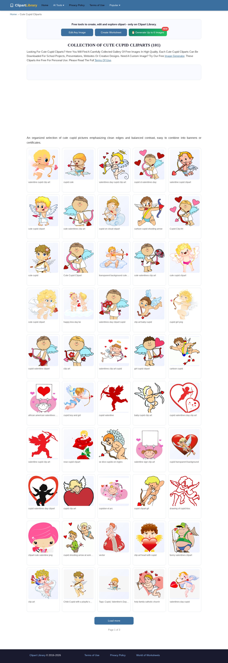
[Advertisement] (114, 108)
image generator (174, 55)
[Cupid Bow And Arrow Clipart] (114, 351)
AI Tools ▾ (58, 5)
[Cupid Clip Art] (185, 211)
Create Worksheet (111, 32)
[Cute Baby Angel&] (114, 537)
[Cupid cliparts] (185, 492)
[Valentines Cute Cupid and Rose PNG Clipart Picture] (79, 446)
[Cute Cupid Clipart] (43, 165)
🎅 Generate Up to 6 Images (149, 31)
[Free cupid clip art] (114, 397)
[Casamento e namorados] (43, 546)
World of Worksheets (148, 655)
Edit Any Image (77, 32)
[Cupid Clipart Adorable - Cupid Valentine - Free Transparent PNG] (185, 584)
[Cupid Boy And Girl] (79, 397)
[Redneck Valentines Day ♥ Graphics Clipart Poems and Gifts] (185, 539)
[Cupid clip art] (43, 444)
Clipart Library (37, 655)
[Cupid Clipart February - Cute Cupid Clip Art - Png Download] (149, 584)
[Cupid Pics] (149, 211)
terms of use (103, 60)
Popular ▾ (115, 5)
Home (45, 5)
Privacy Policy (77, 5)
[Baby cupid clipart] (43, 306)
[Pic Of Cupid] (114, 306)
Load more (114, 620)
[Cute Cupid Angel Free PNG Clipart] (185, 308)
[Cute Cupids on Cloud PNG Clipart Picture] (79, 304)
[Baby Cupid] (43, 584)
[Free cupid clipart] (114, 491)
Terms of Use (97, 5)
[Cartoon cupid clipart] (149, 398)
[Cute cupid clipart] (114, 165)
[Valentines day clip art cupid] (185, 398)
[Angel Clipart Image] (149, 448)
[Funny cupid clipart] (114, 211)
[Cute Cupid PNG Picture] (114, 258)
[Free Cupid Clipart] (185, 257)
